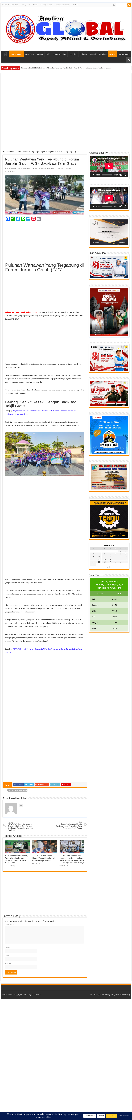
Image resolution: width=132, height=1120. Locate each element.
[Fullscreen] (124, 175)
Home (5, 54)
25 (99, 562)
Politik (48, 54)
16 (125, 557)
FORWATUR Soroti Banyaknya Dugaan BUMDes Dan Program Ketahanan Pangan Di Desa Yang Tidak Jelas (21, 826)
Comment (9, 924)
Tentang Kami (25, 5)
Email (7, 955)
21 (115, 559)
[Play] (93, 175)
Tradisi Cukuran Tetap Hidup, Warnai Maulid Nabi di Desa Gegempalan (44, 858)
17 (93, 559)
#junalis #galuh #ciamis (18, 790)
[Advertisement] (66, 94)
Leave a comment (66, 168)
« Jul (108, 567)
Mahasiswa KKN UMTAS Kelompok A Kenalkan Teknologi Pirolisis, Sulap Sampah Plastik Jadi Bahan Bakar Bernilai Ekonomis (66, 68)
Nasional (40, 54)
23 (125, 559)
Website (8, 963)
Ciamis (12, 152)
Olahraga (83, 54)
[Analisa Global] (66, 29)
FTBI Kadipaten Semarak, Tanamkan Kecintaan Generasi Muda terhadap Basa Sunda (16, 859)
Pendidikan (73, 54)
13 (110, 557)
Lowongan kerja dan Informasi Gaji (117, 995)
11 (99, 557)
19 (105, 559)
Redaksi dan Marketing (10, 5)
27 (110, 562)
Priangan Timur (15, 54)
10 (93, 557)
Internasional (124, 54)
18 (99, 559)
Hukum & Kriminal (59, 54)
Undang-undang (46, 5)
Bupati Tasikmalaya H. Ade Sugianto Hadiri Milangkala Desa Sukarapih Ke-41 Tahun (69, 825)
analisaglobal (11, 168)
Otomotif (93, 54)
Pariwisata (103, 54)
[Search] (129, 5)
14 (115, 557)
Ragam (112, 54)
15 (120, 557)
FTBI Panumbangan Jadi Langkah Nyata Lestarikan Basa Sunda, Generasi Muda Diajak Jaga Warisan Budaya (72, 859)
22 (120, 559)
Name (8, 947)
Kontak (35, 5)
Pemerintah (29, 54)
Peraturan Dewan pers (62, 5)
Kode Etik (76, 5)
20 (110, 559)
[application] (109, 166)
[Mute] (120, 175)
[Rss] (114, 5)
